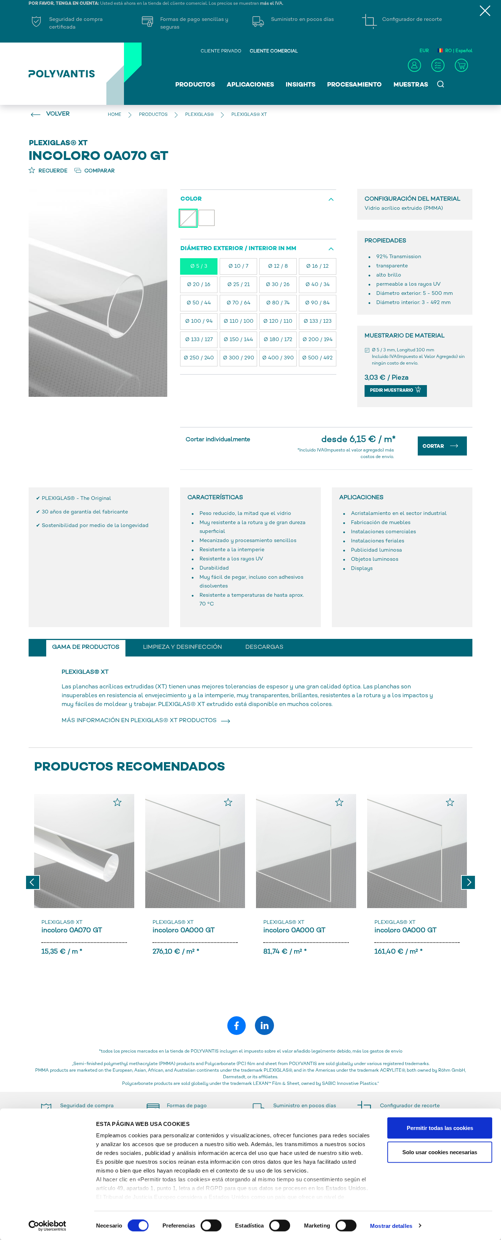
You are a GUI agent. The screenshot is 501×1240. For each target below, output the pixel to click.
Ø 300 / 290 (238, 358)
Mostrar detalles (391, 1225)
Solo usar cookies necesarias (439, 1152)
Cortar (434, 446)
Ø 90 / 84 (317, 303)
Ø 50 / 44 (199, 303)
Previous (32, 882)
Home (114, 115)
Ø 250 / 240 (199, 358)
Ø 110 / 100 (238, 321)
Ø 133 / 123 (318, 321)
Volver (58, 114)
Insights (300, 85)
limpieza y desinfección (182, 647)
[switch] (211, 1227)
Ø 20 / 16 (199, 285)
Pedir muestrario (392, 390)
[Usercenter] (414, 65)
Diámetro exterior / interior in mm (238, 249)
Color (191, 199)
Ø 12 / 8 (278, 266)
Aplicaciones (250, 85)
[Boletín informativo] (438, 65)
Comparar (99, 171)
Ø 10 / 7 (238, 266)
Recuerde (52, 171)
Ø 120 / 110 (277, 321)
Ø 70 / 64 (239, 303)
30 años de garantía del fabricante (85, 512)
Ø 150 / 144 (238, 340)
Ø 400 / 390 (278, 358)
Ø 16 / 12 (317, 266)
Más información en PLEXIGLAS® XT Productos (141, 721)
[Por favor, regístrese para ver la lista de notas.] (117, 802)
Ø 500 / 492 (317, 358)
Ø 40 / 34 (318, 285)
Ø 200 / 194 (318, 340)
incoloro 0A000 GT (184, 930)
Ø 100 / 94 (199, 321)
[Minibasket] (461, 65)
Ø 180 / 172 (278, 340)
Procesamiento (354, 85)
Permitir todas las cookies (440, 1128)
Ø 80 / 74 (278, 303)
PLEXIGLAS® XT (62, 922)
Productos (195, 85)
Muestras (411, 85)
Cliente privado (221, 51)
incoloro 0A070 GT (71, 930)
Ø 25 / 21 (238, 285)
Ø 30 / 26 (278, 285)
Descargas (264, 647)
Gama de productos (86, 647)
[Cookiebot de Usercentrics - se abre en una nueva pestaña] (47, 1225)
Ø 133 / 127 (199, 340)
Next (468, 882)
